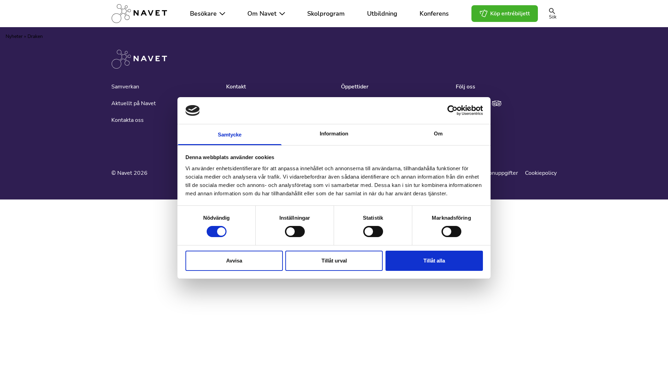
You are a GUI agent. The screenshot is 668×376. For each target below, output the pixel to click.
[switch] (295, 231)
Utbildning (382, 13)
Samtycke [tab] (230, 135)
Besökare (203, 13)
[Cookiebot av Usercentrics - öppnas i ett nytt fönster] (452, 110)
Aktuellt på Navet (133, 103)
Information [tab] (334, 133)
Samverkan (125, 87)
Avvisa (234, 261)
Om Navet (262, 13)
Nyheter (14, 36)
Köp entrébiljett (510, 13)
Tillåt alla (434, 261)
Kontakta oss (127, 120)
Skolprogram (326, 13)
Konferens (434, 13)
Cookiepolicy (541, 173)
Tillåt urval (334, 261)
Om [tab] (438, 133)
